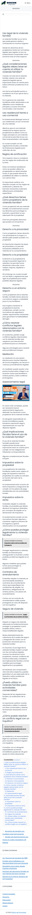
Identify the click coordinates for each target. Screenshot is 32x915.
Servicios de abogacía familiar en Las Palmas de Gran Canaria (15, 872)
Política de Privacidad (18, 912)
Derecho (5, 897)
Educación (6, 900)
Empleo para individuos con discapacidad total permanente (15, 862)
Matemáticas (7, 903)
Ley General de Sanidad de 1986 (14, 858)
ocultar (17, 760)
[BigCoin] (8, 3)
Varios (4, 906)
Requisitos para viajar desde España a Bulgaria (13, 867)
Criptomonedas (8, 894)
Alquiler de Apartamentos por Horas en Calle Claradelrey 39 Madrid (15, 840)
